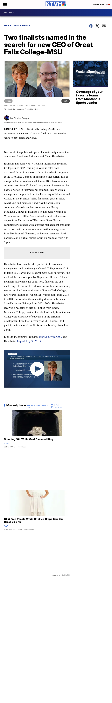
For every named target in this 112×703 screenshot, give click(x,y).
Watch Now (100, 4)
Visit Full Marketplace (56, 406)
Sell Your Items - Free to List (38, 407)
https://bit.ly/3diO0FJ (50, 336)
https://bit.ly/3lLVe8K (29, 341)
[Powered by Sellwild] (66, 575)
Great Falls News (17, 25)
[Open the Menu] (5, 4)
